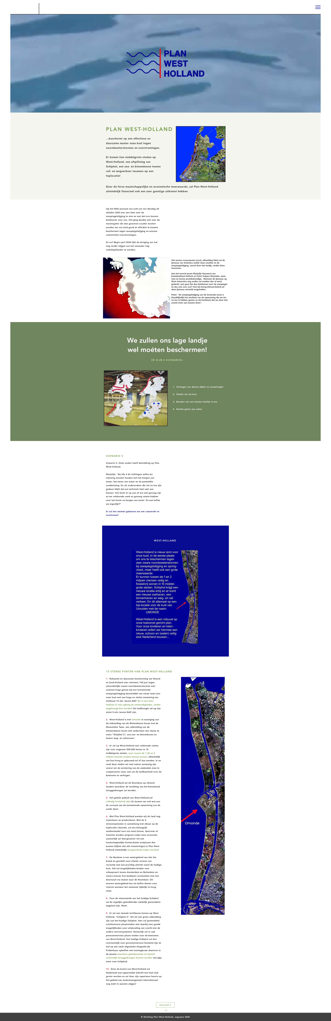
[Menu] (318, 7)
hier (160, 958)
